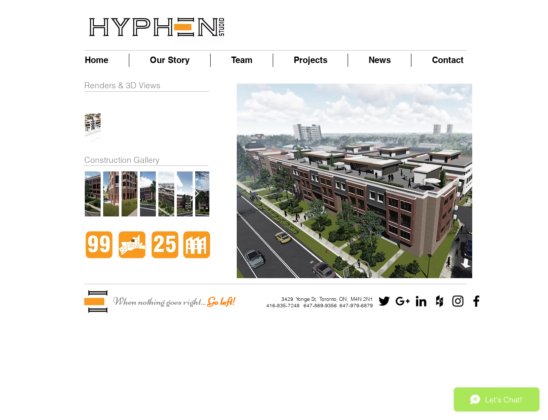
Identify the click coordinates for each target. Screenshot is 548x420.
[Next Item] (195, 194)
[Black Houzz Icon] (439, 301)
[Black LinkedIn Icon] (421, 301)
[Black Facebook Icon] (476, 301)
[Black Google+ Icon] (402, 301)
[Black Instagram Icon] (457, 301)
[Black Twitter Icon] (384, 301)
